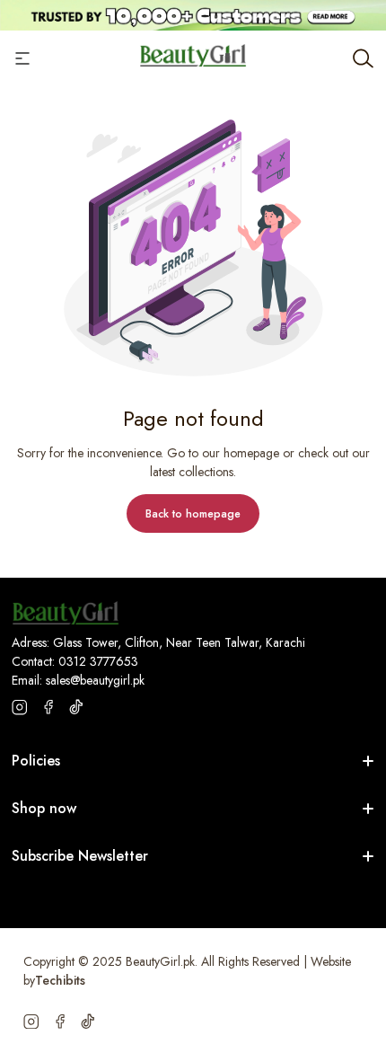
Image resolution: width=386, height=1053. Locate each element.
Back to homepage (193, 514)
